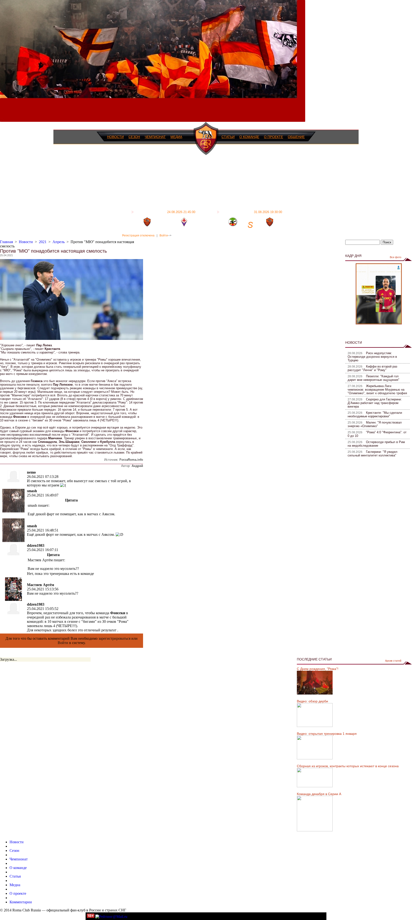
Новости (115, 137)
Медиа (176, 137)
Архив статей (393, 660)
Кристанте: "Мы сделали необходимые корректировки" (375, 414)
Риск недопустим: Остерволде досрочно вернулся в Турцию (372, 356)
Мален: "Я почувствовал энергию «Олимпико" (375, 424)
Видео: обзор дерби (312, 701)
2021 (42, 242)
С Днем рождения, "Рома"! (317, 669)
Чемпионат (155, 137)
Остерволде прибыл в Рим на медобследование (376, 443)
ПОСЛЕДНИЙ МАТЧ (165, 212)
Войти (164, 235)
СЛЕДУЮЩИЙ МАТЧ (251, 212)
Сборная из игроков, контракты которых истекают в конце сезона (348, 766)
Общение (296, 137)
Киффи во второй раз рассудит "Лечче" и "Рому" (372, 368)
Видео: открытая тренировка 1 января (327, 734)
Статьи (228, 137)
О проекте (273, 137)
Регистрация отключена (138, 235)
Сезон (134, 137)
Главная (6, 242)
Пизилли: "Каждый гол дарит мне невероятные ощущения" (373, 378)
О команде (249, 137)
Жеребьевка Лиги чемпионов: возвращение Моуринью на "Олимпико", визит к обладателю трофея (377, 389)
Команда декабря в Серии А (319, 794)
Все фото (395, 257)
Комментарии (21, 902)
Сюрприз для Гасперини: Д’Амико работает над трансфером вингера (375, 403)
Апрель (58, 242)
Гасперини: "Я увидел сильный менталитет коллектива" (372, 453)
